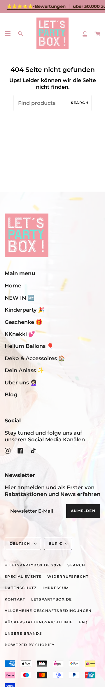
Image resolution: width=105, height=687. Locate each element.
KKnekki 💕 (20, 334)
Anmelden (83, 511)
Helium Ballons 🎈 (29, 346)
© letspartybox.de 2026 (33, 565)
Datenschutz (21, 588)
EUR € (55, 544)
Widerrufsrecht (67, 577)
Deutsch (21, 544)
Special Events (23, 577)
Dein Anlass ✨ (24, 370)
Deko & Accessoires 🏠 (35, 358)
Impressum (56, 588)
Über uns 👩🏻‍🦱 (21, 382)
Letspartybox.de (51, 599)
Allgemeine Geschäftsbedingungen (48, 611)
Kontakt (15, 599)
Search (80, 103)
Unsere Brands (23, 634)
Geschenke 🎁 (23, 322)
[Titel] (85, 33)
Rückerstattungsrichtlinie (39, 622)
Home (13, 285)
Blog (11, 394)
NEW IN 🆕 (19, 297)
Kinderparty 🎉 (25, 309)
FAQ (83, 622)
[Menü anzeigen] (8, 33)
